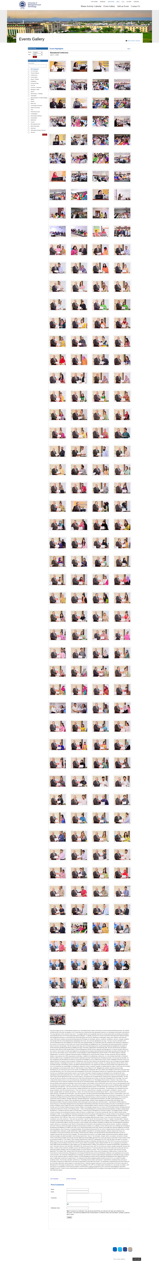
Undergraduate (45, 1248)
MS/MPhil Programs (46, 1254)
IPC (94, 1251)
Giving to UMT (66, 1254)
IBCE (117, 1)
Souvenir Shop (97, 1260)
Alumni (128, 1)
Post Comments (72, 1178)
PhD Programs (45, 1257)
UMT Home (94, 1)
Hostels (95, 1254)
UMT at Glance (66, 1248)
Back (129, 48)
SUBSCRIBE (136, 1259)
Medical (95, 1257)
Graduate (43, 1251)
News (63, 1260)
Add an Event (123, 6)
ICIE (123, 1)
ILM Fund (111, 1)
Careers (136, 1)
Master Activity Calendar (91, 6)
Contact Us (135, 6)
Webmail (103, 1)
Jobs (63, 1263)
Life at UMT (65, 1257)
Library (95, 1248)
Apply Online (45, 1260)
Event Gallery (109, 6)
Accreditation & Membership (70, 1251)
